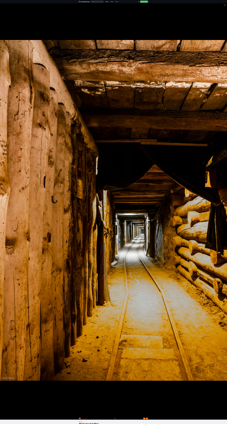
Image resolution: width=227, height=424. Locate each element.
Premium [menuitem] (117, 1)
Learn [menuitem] (112, 1)
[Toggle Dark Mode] (138, 2)
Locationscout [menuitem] (84, 1)
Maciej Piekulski (84, 418)
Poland (80, 421)
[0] (147, 418)
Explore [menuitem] (107, 1)
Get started (144, 1)
